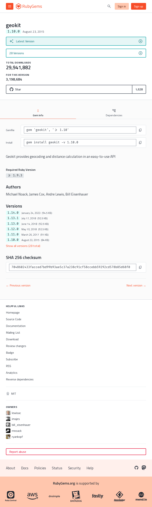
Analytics (11, 372)
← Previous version (18, 285)
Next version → (136, 285)
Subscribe (12, 359)
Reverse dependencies (20, 379)
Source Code (13, 319)
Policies (40, 468)
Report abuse (17, 451)
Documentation (16, 326)
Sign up (138, 6)
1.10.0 (13, 240)
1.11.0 (13, 234)
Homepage (13, 312)
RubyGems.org (64, 483)
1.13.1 (13, 218)
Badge (10, 352)
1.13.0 (13, 224)
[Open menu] (9, 6)
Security (74, 468)
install (9, 142)
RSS (8, 366)
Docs (24, 468)
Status (57, 468)
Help (90, 468)
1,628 (139, 89)
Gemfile (10, 130)
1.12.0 (13, 229)
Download (12, 339)
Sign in (122, 6)
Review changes (16, 346)
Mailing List (13, 332)
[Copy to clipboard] (140, 130)
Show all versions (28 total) (23, 246)
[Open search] (109, 6)
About (10, 468)
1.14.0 (13, 213)
